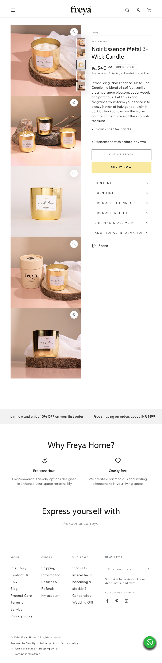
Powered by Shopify (23, 643)
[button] (127, 10)
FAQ (14, 582)
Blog (14, 588)
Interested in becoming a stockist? (82, 582)
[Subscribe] (149, 569)
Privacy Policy (22, 616)
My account (50, 595)
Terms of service (25, 648)
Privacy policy (69, 643)
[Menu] (12, 10)
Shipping (114, 73)
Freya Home (99, 41)
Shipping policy (48, 648)
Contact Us (19, 575)
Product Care (21, 595)
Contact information (27, 653)
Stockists (79, 568)
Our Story (18, 568)
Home (95, 32)
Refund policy (48, 643)
